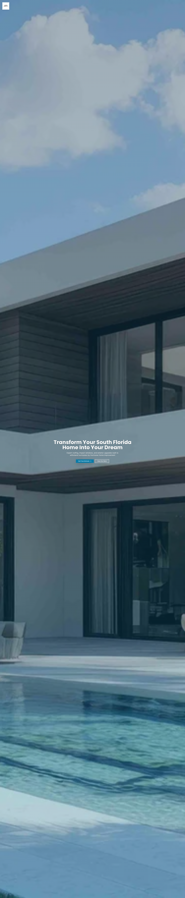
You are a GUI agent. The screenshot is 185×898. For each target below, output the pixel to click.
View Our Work (102, 461)
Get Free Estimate (83, 461)
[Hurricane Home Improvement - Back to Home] (6, 6)
